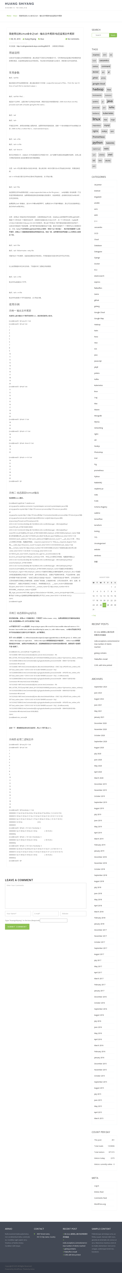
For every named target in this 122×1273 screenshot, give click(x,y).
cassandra (104, 60)
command (106, 66)
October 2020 (99, 735)
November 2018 (100, 863)
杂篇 (96, 561)
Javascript (98, 361)
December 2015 (100, 1064)
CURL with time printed (103, 665)
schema (101, 155)
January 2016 (99, 1057)
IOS (95, 349)
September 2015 (100, 1082)
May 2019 (98, 826)
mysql (107, 125)
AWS (96, 215)
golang (103, 78)
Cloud (96, 239)
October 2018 (99, 869)
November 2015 (100, 1070)
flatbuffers (98, 288)
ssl (94, 160)
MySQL (97, 422)
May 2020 (98, 766)
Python (97, 476)
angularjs (96, 55)
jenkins (97, 373)
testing (96, 531)
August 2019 (99, 808)
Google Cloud (99, 312)
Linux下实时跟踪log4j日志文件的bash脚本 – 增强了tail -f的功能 (39, 229)
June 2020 (98, 760)
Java (95, 355)
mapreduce (97, 125)
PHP (96, 458)
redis (106, 148)
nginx (95, 131)
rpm (94, 155)
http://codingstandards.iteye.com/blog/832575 (33, 46)
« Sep (94, 615)
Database (98, 245)
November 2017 (100, 936)
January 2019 (99, 851)
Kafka (96, 379)
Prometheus (99, 136)
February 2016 (99, 1051)
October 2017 (99, 942)
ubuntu (107, 160)
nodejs (104, 131)
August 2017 (99, 954)
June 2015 (98, 1100)
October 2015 (99, 1076)
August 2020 (99, 747)
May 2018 (98, 899)
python (98, 142)
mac (105, 119)
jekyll (96, 367)
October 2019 (99, 796)
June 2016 (98, 1027)
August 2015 (99, 1088)
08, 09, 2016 (15, 39)
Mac (96, 403)
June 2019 (98, 820)
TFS (95, 537)
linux (15, 16)
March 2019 (98, 839)
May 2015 (98, 1106)
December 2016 (100, 997)
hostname (108, 95)
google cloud (99, 83)
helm (96, 330)
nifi (95, 440)
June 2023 (98, 693)
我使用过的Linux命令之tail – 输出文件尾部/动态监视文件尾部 (41, 33)
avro (104, 55)
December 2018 (100, 857)
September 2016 (100, 1009)
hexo (96, 337)
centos (95, 66)
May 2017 (98, 966)
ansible (97, 203)
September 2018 (100, 875)
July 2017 (97, 960)
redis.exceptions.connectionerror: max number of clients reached (107, 644)
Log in (96, 1186)
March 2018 (98, 912)
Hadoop (97, 324)
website (97, 549)
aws (111, 55)
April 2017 (98, 972)
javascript (96, 107)
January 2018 (99, 924)
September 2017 (100, 948)
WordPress (18, 1269)
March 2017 (98, 978)
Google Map (99, 318)
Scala (96, 501)
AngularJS (98, 197)
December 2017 (100, 930)
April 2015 (98, 1112)
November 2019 (100, 790)
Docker (97, 264)
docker (96, 72)
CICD (96, 233)
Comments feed (100, 1198)
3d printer (98, 185)
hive (109, 89)
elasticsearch (99, 276)
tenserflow (98, 519)
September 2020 (100, 741)
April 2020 (98, 772)
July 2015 (97, 1094)
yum (94, 166)
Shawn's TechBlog (16, 7)
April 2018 (98, 905)
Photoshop (98, 452)
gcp (103, 72)
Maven (96, 409)
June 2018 (98, 893)
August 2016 (99, 1015)
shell (110, 154)
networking (98, 428)
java (110, 101)
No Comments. (73, 39)
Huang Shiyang (19, 3)
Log (95, 397)
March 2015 (98, 1118)
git (109, 72)
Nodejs (97, 446)
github (95, 78)
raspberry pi (96, 149)
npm (112, 131)
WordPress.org (100, 1204)
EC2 (95, 270)
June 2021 (98, 705)
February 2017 (99, 984)
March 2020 (98, 778)
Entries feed (98, 1192)
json (104, 107)
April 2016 (98, 1039)
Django (97, 258)
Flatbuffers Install (100, 659)
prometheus (99, 470)
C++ (95, 221)
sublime (97, 513)
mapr (113, 120)
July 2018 (97, 887)
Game (96, 294)
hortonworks (97, 95)
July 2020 (97, 753)
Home (9, 16)
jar (103, 102)
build (94, 61)
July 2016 (97, 1021)
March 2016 (98, 1045)
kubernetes (108, 113)
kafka (111, 107)
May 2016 (98, 1033)
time (100, 161)
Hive (96, 343)
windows (97, 555)
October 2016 (99, 1003)
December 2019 (100, 784)
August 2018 (99, 881)
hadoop (98, 89)
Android (97, 191)
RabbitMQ (110, 143)
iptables (95, 102)
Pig (95, 464)
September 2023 (100, 687)
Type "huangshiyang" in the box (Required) (22, 920)
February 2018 (99, 918)
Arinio (32, 1269)
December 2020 (100, 723)
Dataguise (98, 251)
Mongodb (98, 416)
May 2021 (98, 711)
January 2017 (99, 991)
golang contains (100, 653)
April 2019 (98, 833)
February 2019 (99, 845)
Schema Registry (100, 507)
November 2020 (100, 729)
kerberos (96, 113)
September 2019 (100, 802)
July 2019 (97, 814)
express (97, 282)
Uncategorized (99, 543)
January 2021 (99, 717)
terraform (98, 525)
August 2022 (99, 699)
